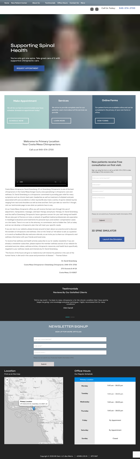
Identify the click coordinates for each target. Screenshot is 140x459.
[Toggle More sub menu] (87, 3)
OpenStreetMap (51, 443)
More (83, 3)
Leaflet (43, 443)
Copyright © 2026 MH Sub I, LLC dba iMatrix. (56, 456)
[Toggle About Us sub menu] (42, 3)
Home (6, 3)
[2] (70, 89)
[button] (33, 408)
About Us (36, 3)
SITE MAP (94, 456)
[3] (75, 89)
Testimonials (50, 3)
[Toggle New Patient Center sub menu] (29, 3)
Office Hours (62, 3)
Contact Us (74, 3)
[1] (65, 89)
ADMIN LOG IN (82, 456)
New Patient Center (19, 3)
